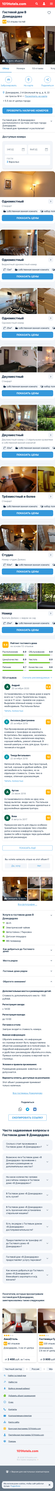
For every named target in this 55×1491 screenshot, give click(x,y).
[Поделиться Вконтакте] (34, 1109)
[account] (44, 3)
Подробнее (15, 1486)
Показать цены (27, 218)
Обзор (5, 68)
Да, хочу (15, 865)
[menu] (51, 3)
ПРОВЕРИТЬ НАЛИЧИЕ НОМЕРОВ (27, 110)
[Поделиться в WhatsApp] (20, 1109)
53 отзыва (37, 68)
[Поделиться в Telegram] (27, 1109)
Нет (39, 865)
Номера (20, 68)
